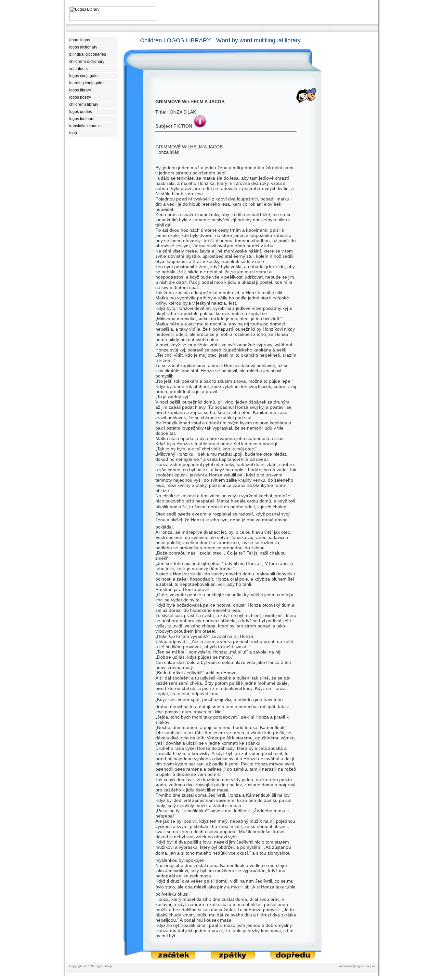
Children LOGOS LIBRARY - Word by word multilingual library (220, 40)
